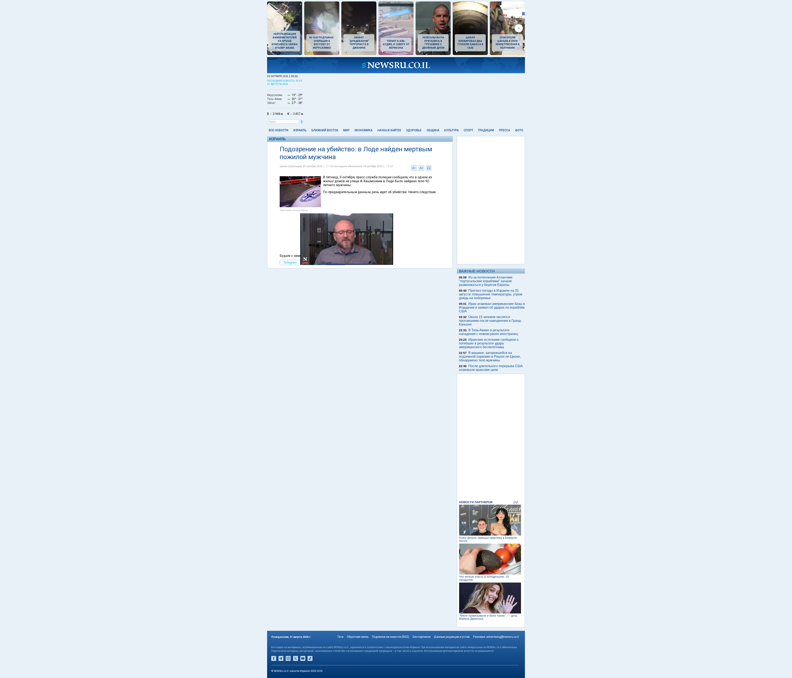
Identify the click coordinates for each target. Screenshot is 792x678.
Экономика (363, 130)
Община (433, 130)
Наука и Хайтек (389, 130)
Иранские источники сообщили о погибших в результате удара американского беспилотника (489, 343)
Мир (346, 130)
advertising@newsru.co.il (502, 636)
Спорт (468, 130)
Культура (451, 130)
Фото (519, 130)
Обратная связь (358, 636)
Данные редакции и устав (452, 636)
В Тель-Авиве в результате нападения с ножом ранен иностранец (488, 332)
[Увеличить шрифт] (421, 168)
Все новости (278, 130)
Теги (340, 636)
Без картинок (422, 636)
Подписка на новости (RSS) (390, 636)
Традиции (486, 130)
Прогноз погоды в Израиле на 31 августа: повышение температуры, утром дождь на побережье (490, 294)
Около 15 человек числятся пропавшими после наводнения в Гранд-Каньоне (490, 320)
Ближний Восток (324, 130)
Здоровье (414, 130)
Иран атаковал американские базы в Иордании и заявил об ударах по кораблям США (492, 307)
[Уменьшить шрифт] (414, 168)
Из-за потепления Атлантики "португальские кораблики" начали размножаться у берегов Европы (485, 281)
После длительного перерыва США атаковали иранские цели (491, 367)
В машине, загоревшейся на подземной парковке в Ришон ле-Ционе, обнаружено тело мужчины (490, 356)
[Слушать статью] (433, 168)
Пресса (504, 130)
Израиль (299, 130)
